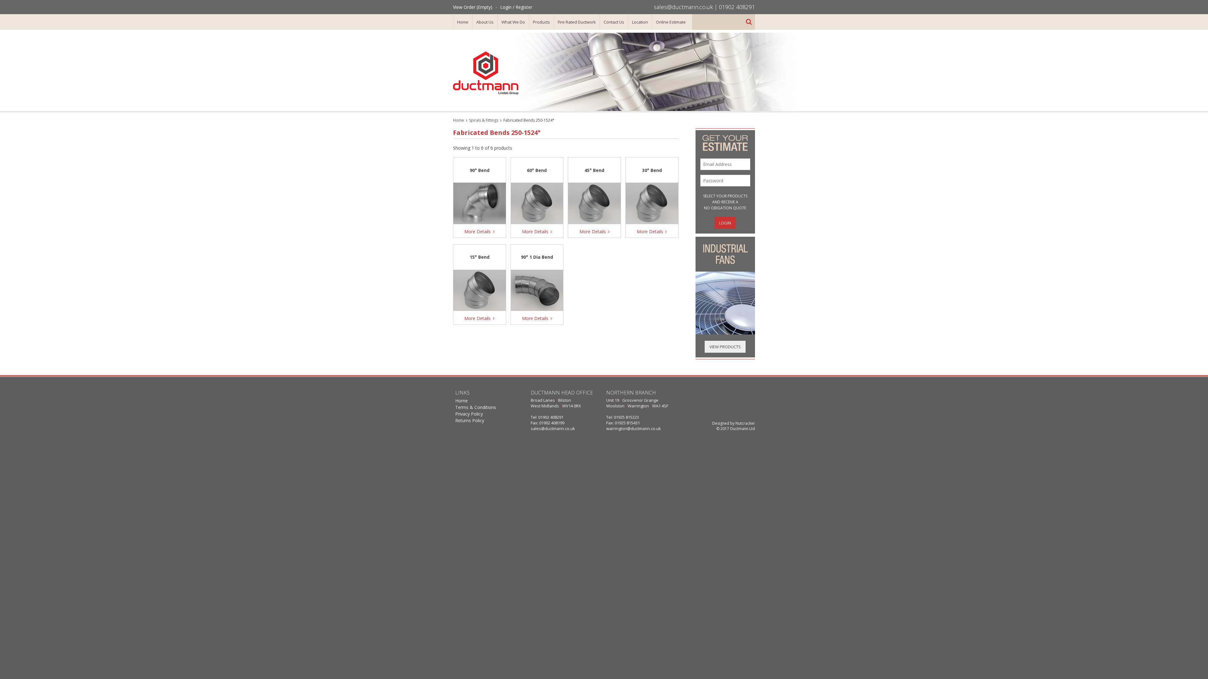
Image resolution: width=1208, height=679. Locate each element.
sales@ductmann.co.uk (683, 7)
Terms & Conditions (475, 407)
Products (541, 22)
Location (640, 22)
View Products (725, 347)
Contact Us (614, 22)
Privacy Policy (469, 414)
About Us (485, 22)
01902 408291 (737, 7)
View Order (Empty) (472, 7)
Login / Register (516, 7)
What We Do (513, 22)
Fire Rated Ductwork (577, 22)
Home (462, 22)
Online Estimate (671, 22)
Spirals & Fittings (483, 120)
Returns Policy (469, 420)
